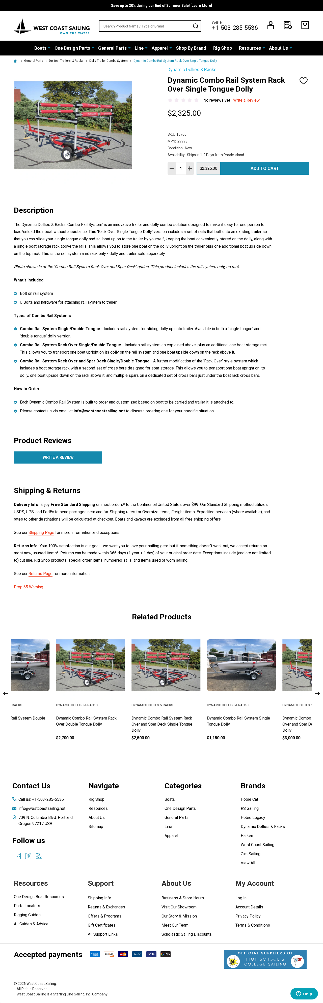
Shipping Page (41, 532)
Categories (183, 785)
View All (248, 863)
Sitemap (96, 826)
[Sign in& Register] (271, 25)
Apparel (160, 48)
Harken (247, 835)
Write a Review (246, 100)
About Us (278, 48)
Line (139, 48)
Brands (253, 785)
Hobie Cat (249, 799)
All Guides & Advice (31, 924)
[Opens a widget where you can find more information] (304, 994)
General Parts (112, 48)
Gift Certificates (102, 925)
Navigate (104, 785)
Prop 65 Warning (28, 587)
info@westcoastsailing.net (41, 808)
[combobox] (150, 26)
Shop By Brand (191, 48)
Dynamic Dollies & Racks (263, 826)
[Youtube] (39, 856)
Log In (241, 898)
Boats (40, 48)
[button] (265, 959)
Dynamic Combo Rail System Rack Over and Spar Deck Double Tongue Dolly (271, 724)
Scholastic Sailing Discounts (187, 934)
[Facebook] (17, 856)
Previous (6, 693)
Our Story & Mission (179, 916)
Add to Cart (265, 168)
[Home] (16, 61)
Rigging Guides (27, 914)
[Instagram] (28, 856)
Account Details (249, 907)
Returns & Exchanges (106, 907)
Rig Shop (222, 48)
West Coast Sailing (257, 844)
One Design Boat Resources (39, 896)
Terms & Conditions (252, 925)
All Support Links (103, 934)
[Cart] (305, 25)
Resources (250, 48)
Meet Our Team (175, 925)
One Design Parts (72, 48)
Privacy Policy (248, 916)
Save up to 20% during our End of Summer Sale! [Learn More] (161, 6)
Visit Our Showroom (179, 907)
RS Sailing (250, 808)
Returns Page (40, 573)
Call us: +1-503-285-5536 (41, 799)
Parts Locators (27, 905)
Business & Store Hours (183, 898)
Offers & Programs (104, 916)
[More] (49, 48)
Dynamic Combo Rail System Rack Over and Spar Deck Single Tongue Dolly (120, 724)
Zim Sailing (250, 853)
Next (317, 693)
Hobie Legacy (253, 817)
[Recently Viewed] (288, 25)
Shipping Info (99, 898)
